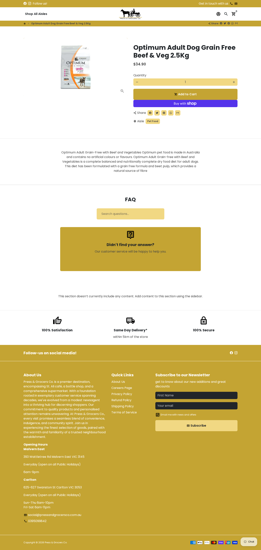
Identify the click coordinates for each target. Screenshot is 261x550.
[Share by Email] (236, 23)
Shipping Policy (122, 406)
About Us (118, 382)
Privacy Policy (121, 394)
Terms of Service (124, 412)
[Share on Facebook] (221, 23)
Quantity (139, 75)
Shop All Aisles (36, 14)
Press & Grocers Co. (56, 542)
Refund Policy (121, 400)
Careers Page (121, 388)
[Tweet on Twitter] (225, 23)
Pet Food (152, 121)
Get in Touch (130, 262)
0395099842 (35, 521)
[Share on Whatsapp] (232, 23)
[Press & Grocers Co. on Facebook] (25, 3)
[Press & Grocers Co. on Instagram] (29, 3)
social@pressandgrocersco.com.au (52, 515)
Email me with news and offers (178, 414)
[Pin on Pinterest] (229, 23)
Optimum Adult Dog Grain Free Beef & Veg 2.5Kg (61, 23)
